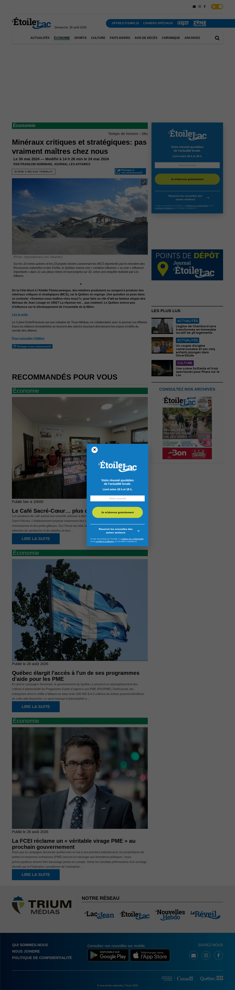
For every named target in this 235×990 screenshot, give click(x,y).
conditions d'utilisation (104, 541)
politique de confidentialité (132, 539)
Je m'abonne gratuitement (117, 512)
